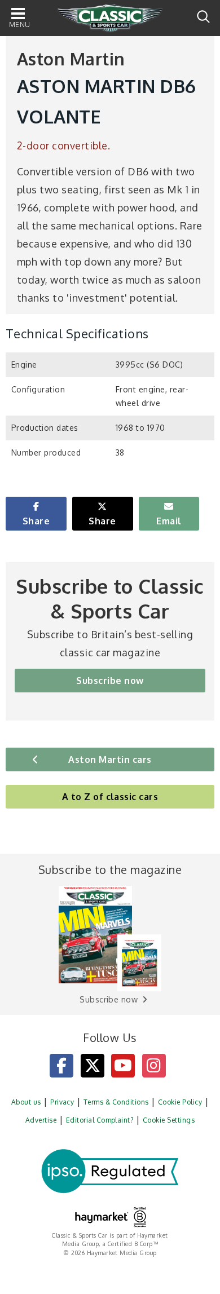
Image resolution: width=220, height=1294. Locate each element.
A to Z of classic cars (110, 796)
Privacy (62, 1102)
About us (26, 1102)
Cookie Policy (180, 1102)
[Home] (110, 18)
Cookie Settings (169, 1120)
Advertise (40, 1120)
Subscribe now (109, 680)
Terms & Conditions (116, 1102)
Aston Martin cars (109, 759)
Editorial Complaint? (100, 1120)
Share (36, 521)
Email (168, 521)
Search (203, 16)
